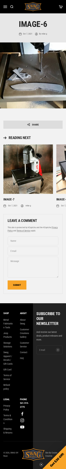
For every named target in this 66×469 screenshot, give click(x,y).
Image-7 (8, 199)
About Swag (23, 321)
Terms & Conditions (7, 419)
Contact (23, 352)
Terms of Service (23, 231)
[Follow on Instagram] (22, 420)
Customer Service (24, 344)
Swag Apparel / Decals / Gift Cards (8, 358)
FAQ (22, 358)
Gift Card (7, 369)
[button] (54, 457)
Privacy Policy (6, 407)
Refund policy (6, 387)
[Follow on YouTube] (22, 427)
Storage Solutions (7, 344)
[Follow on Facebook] (22, 413)
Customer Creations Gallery (24, 333)
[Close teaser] (41, 464)
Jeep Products (7, 335)
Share (35, 124)
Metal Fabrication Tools (8, 323)
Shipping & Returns (7, 430)
